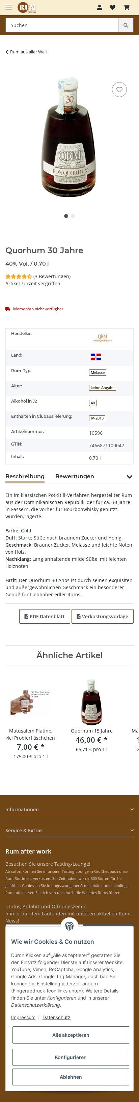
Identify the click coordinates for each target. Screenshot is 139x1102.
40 (93, 403)
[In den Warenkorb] (10, 70)
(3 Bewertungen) (52, 276)
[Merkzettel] (112, 7)
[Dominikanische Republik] (96, 356)
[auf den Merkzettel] (119, 89)
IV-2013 (97, 418)
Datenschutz (57, 1017)
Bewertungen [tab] (74, 476)
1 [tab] (66, 216)
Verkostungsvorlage (104, 616)
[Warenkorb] (126, 7)
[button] (99, 7)
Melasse (98, 372)
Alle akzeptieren (70, 1035)
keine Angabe (102, 387)
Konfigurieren (71, 1057)
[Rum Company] (27, 7)
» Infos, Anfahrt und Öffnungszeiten (46, 906)
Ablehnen (71, 1077)
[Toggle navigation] (8, 4)
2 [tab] (73, 216)
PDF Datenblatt (46, 616)
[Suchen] (126, 25)
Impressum (23, 1017)
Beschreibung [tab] (25, 476)
